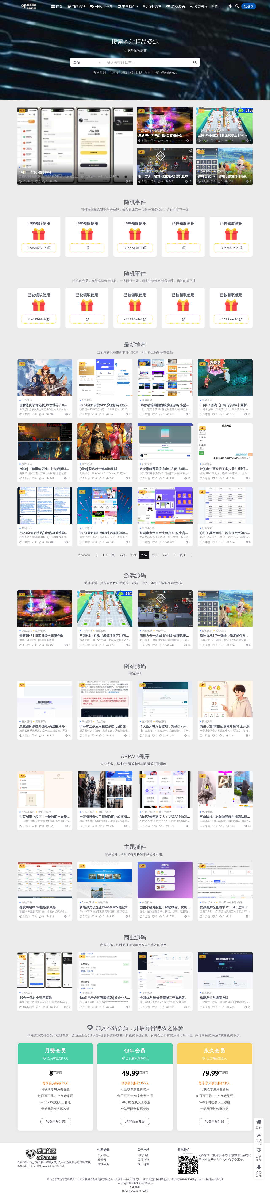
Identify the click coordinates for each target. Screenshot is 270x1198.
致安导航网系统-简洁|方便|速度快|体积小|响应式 (165, 471)
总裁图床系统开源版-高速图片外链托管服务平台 (43, 728)
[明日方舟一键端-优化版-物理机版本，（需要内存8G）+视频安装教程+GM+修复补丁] (165, 166)
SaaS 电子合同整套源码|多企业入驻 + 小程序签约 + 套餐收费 (105, 999)
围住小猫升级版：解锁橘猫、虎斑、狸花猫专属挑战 (165, 909)
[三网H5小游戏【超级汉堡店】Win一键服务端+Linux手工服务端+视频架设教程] (224, 125)
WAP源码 (207, 812)
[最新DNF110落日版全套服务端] (165, 125)
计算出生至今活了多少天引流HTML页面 (225, 471)
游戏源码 (178, 6)
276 (165, 555)
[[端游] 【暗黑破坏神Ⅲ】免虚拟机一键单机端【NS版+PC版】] (44, 441)
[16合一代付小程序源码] (75, 146)
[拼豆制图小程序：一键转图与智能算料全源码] (44, 789)
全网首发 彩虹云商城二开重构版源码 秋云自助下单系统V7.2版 (164, 999)
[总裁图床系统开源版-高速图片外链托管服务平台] (44, 699)
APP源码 (87, 400)
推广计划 (143, 1164)
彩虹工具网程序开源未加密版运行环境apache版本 (225, 535)
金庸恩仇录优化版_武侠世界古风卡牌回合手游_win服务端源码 (43, 407)
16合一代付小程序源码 (35, 172)
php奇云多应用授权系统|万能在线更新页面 (104, 728)
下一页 (178, 555)
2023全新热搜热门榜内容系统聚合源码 (43, 535)
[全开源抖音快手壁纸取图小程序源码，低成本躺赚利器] (104, 789)
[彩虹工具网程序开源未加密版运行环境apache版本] (225, 505)
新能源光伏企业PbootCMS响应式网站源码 (103, 909)
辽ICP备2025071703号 (135, 1191)
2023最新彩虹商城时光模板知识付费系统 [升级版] (104, 535)
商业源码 (154, 6)
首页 (59, 6)
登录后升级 (57, 1121)
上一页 (110, 555)
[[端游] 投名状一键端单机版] (104, 441)
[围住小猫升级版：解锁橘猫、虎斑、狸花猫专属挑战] (165, 880)
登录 (250, 6)
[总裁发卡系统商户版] (225, 970)
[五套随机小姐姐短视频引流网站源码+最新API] (225, 789)
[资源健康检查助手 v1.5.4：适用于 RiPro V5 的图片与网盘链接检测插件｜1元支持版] (225, 880)
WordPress (208, 902)
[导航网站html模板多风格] (44, 880)
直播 (147, 72)
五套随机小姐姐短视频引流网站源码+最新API (225, 818)
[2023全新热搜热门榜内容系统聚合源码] (44, 505)
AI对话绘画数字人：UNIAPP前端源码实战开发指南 (165, 818)
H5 (131, 72)
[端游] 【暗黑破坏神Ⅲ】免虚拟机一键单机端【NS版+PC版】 (44, 471)
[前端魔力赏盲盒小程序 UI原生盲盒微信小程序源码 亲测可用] (165, 505)
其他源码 (207, 464)
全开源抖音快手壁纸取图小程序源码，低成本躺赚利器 (103, 818)
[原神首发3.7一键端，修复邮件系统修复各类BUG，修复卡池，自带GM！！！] (224, 166)
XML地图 (135, 1187)
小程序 (114, 72)
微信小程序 (148, 528)
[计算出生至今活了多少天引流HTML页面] (225, 441)
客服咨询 (143, 1160)
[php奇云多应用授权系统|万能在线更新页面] (104, 699)
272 (122, 555)
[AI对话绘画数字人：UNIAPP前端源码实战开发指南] (165, 789)
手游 (156, 72)
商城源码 (147, 400)
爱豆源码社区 (146, 1183)
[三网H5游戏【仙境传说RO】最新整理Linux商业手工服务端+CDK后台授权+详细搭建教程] (225, 377)
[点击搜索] (195, 62)
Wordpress (169, 72)
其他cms (27, 528)
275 (155, 555)
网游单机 (159, 171)
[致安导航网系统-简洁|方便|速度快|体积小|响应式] (165, 441)
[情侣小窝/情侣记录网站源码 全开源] (225, 699)
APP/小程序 (104, 6)
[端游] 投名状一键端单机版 (98, 469)
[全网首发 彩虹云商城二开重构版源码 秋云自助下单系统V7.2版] (165, 970)
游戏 (124, 72)
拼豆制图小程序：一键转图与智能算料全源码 (44, 818)
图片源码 (27, 721)
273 (133, 555)
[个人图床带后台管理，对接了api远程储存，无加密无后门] (165, 699)
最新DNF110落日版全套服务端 (160, 135)
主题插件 (128, 6)
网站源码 (78, 6)
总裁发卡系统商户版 (214, 997)
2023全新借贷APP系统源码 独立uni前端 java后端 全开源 (105, 407)
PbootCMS (88, 902)
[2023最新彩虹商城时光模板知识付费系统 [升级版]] (104, 505)
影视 (139, 72)
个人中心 (103, 1155)
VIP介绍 (143, 1155)
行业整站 (147, 464)
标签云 (101, 1160)
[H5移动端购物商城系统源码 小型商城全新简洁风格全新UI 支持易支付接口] (165, 377)
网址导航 (103, 1164)
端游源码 (159, 130)
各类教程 (201, 6)
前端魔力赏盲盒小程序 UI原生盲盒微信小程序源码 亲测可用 (164, 535)
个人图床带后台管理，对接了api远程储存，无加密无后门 (164, 728)
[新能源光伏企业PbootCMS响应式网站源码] (104, 880)
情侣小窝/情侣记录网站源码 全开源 (224, 726)
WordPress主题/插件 (230, 902)
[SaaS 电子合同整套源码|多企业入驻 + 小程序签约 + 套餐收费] (104, 970)
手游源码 (205, 130)
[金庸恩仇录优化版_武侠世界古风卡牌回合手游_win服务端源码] (44, 377)
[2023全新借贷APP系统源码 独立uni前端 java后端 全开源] (104, 377)
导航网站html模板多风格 (37, 907)
